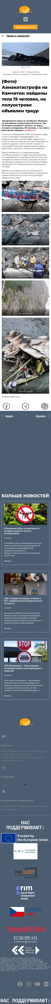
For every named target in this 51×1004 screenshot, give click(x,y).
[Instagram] (29, 984)
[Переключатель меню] (25, 784)
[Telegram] (46, 984)
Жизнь (16, 74)
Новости (25, 74)
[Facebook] (20, 984)
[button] (26, 19)
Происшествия (39, 74)
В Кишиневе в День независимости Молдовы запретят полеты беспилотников (21, 531)
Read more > (8, 561)
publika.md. (30, 130)
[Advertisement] (25, 453)
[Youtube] (37, 984)
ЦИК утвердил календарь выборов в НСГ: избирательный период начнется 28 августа (23, 601)
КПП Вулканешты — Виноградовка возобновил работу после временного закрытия (23, 668)
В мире (7, 74)
